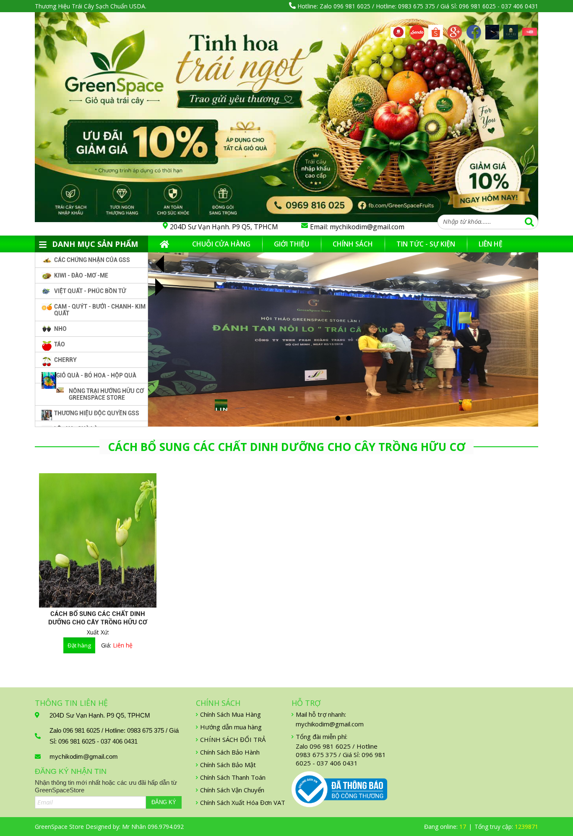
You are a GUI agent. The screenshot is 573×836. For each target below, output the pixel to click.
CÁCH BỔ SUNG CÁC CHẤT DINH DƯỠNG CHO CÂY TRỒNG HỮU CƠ (97, 618)
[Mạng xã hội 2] (416, 29)
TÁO (59, 344)
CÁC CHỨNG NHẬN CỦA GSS (92, 260)
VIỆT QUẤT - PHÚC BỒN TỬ (90, 291)
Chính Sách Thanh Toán (233, 777)
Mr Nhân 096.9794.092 (153, 827)
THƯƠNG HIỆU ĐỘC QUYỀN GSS (96, 413)
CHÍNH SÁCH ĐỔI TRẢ (233, 739)
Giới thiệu (291, 244)
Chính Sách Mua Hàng (230, 714)
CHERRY (65, 359)
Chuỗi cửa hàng (221, 244)
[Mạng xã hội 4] (454, 29)
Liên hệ (491, 244)
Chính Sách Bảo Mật (228, 764)
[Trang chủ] (164, 244)
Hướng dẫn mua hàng (231, 727)
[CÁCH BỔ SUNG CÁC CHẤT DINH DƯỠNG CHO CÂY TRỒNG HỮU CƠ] (97, 540)
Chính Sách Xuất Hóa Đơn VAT (242, 802)
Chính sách (353, 244)
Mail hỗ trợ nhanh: (321, 714)
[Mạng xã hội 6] (492, 29)
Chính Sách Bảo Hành (230, 752)
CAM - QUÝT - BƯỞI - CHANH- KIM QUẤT (100, 310)
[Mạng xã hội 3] (435, 29)
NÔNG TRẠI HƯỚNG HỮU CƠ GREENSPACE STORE (106, 394)
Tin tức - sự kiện (425, 244)
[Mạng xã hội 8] (529, 32)
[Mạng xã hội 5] (473, 29)
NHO (60, 328)
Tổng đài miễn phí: (321, 736)
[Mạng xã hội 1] (398, 31)
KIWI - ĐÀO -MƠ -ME (81, 275)
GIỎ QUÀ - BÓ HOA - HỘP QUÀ (96, 375)
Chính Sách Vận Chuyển (232, 790)
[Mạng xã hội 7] (510, 29)
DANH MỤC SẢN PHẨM (95, 244)
